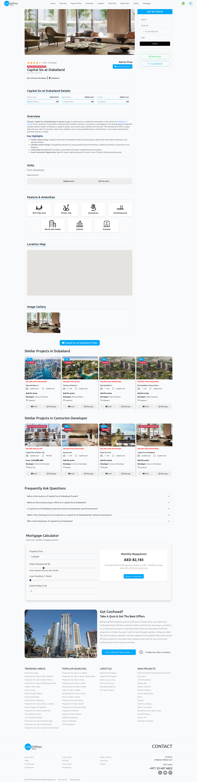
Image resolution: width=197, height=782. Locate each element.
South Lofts (142, 683)
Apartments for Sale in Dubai (74, 683)
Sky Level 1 (141, 676)
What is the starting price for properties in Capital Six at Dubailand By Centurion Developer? (69, 515)
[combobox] (143, 32)
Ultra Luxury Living (107, 680)
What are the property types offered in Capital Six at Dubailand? (56, 502)
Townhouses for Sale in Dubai (74, 687)
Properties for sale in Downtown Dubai (40, 683)
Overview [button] (63, 3)
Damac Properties (69, 721)
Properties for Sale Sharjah (73, 704)
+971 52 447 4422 (161, 768)
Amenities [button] (89, 3)
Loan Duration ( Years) (40, 576)
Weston (140, 700)
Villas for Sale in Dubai (71, 690)
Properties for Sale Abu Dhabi (74, 707)
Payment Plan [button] (76, 3)
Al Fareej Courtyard (145, 721)
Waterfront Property (108, 676)
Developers (66, 767)
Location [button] (100, 3)
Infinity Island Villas (145, 693)
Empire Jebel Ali (144, 687)
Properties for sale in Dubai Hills (38, 711)
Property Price (36, 551)
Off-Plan (65, 761)
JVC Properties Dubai (33, 717)
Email (35, 406)
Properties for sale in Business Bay (38, 721)
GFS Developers (68, 724)
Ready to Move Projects (71, 714)
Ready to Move (105, 757)
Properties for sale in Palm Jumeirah (39, 704)
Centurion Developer (37, 78)
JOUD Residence (144, 680)
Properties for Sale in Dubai (73, 680)
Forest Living (30, 690)
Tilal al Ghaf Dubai (32, 697)
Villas (27, 761)
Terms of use (62, 780)
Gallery (136, 3)
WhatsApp (156, 56)
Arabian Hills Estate (32, 687)
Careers (103, 764)
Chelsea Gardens (144, 690)
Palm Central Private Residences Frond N (153, 673)
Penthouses (29, 767)
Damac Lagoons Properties (35, 707)
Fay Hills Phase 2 (144, 714)
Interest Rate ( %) (38, 585)
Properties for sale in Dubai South (38, 724)
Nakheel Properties (70, 717)
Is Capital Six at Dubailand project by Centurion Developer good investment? (62, 508)
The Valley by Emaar (33, 714)
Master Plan (124, 3)
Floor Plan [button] (112, 3)
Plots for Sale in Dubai (71, 697)
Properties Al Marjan (70, 711)
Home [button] (53, 3)
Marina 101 (142, 717)
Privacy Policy (75, 780)
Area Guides (66, 757)
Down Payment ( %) (39, 564)
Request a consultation (133, 576)
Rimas (139, 697)
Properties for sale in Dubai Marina (39, 680)
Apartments (54, 97)
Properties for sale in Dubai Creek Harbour (42, 728)
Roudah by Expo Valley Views (149, 711)
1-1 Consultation (155, 64)
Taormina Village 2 (144, 704)
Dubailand (55, 78)
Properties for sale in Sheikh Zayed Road (78, 676)
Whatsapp (52, 406)
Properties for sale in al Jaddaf (74, 673)
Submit (155, 44)
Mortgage (147, 3)
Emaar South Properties (34, 700)
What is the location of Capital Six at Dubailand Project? (52, 496)
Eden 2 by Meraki (144, 707)
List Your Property (107, 690)
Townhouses (29, 764)
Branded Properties (108, 687)
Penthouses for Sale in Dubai (73, 693)
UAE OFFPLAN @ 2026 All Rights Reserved (40, 780)
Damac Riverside (31, 673)
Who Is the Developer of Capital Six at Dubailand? (50, 521)
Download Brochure (123, 66)
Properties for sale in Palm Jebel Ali (39, 676)
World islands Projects (33, 693)
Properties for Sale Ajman (72, 700)
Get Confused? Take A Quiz (117, 652)
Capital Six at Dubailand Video (80, 342)
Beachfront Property (108, 673)
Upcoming (104, 761)
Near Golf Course (107, 683)
